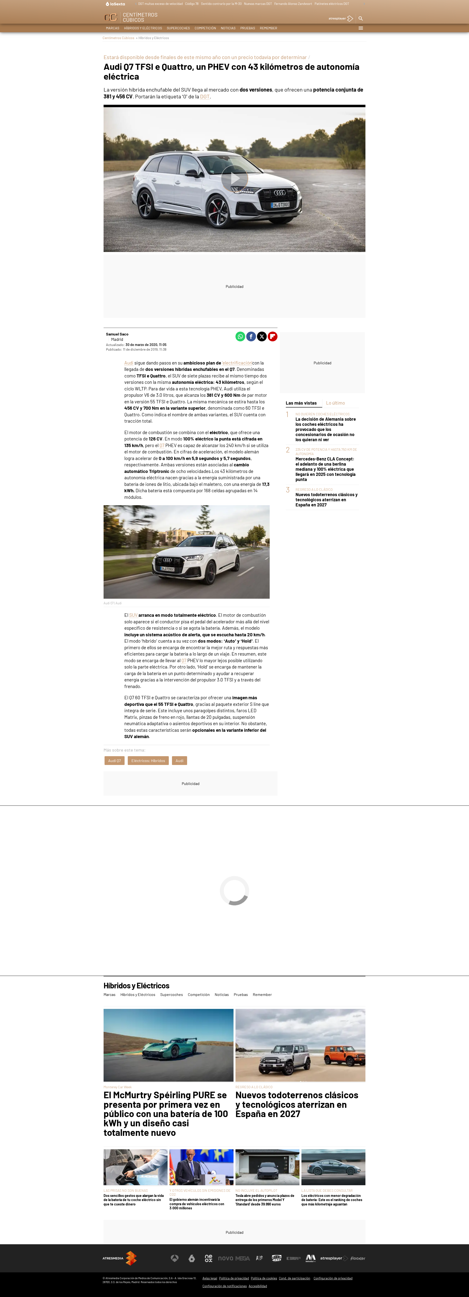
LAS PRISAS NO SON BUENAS (126, 1190)
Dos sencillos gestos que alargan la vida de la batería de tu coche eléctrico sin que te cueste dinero (134, 1199)
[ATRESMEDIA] (120, 1258)
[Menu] (360, 28)
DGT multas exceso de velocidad (160, 4)
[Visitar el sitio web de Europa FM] (293, 1258)
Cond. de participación (294, 1278)
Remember (268, 28)
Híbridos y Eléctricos (143, 28)
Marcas (112, 28)
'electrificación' (237, 363)
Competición (205, 28)
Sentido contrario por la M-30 (221, 4)
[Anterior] (134, 4)
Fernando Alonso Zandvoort (293, 4)
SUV (134, 615)
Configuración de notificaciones (225, 1286)
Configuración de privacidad (333, 1278)
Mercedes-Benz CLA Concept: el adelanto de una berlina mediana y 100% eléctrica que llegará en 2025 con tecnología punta (326, 469)
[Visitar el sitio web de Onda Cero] (276, 1258)
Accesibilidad (258, 1286)
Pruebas (247, 28)
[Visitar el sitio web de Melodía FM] (310, 1258)
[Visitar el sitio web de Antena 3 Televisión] (174, 1258)
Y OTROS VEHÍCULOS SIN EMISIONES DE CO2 (200, 1192)
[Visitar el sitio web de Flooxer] (358, 1258)
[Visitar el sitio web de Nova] (225, 1258)
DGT (205, 96)
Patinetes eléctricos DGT (332, 4)
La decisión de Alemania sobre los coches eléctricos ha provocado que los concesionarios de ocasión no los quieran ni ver (326, 429)
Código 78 (192, 4)
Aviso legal (210, 1278)
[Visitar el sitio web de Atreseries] (259, 1258)
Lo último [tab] (335, 403)
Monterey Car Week (118, 1087)
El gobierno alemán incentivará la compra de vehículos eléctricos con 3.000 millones (197, 1203)
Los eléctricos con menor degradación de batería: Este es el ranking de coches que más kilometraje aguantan (331, 1199)
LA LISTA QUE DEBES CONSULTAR (327, 1190)
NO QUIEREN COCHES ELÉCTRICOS (323, 414)
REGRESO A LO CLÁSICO (314, 489)
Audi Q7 (114, 760)
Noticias (228, 28)
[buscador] (360, 19)
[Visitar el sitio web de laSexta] (191, 1258)
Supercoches (178, 28)
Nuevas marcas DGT (258, 4)
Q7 (162, 445)
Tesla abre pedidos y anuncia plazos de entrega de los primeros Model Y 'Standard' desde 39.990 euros (264, 1199)
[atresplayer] (339, 19)
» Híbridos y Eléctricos (152, 38)
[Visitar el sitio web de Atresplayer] (334, 1258)
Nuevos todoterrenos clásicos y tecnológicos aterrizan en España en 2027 (327, 499)
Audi (128, 363)
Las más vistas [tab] (301, 403)
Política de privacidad (234, 1278)
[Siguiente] (363, 4)
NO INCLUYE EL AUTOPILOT (256, 1190)
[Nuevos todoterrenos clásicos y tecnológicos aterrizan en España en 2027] (300, 1046)
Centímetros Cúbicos (118, 38)
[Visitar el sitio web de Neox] (208, 1258)
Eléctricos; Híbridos (148, 760)
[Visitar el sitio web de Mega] (242, 1258)
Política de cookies (264, 1278)
